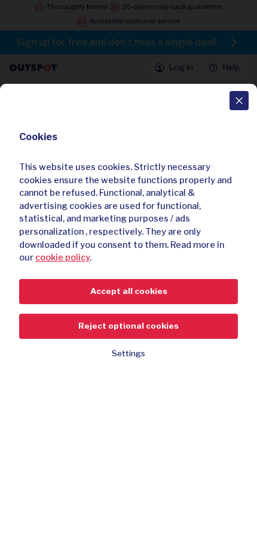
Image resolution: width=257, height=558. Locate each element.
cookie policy (62, 257)
